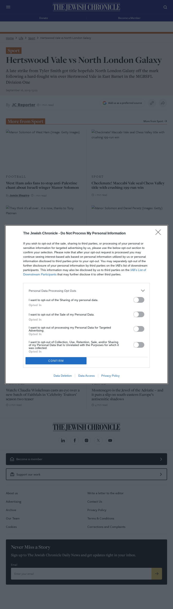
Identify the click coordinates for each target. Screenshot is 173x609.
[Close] (159, 234)
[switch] (138, 300)
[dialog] (86, 304)
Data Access (86, 375)
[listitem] (86, 290)
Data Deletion (63, 375)
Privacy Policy (110, 375)
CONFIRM (56, 360)
